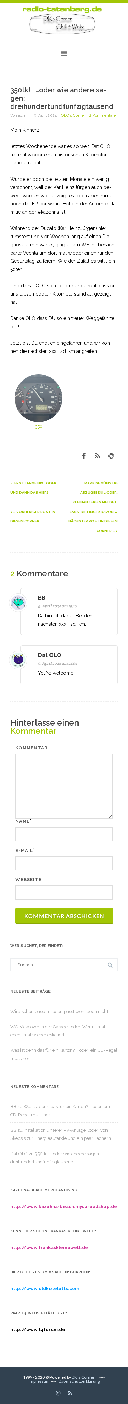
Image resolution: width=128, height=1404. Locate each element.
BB (41, 597)
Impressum (39, 1381)
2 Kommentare (102, 115)
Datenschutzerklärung (79, 1381)
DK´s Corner (83, 1377)
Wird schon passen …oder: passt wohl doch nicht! (59, 1011)
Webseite (28, 879)
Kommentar (31, 748)
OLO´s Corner (73, 115)
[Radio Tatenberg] (64, 21)
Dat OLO (49, 655)
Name (22, 821)
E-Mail (24, 850)
